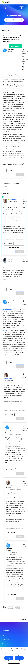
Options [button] (26, 30)
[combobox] (14, 20)
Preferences (14, 662)
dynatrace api (11, 164)
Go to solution (15, 46)
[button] (8, 658)
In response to (14, 382)
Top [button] (2, 618)
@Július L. (5, 330)
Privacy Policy (5, 653)
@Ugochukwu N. (7, 309)
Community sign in (21, 8)
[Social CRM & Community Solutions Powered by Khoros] (23, 619)
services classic (19, 164)
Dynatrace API (5, 30)
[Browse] (6, 8)
